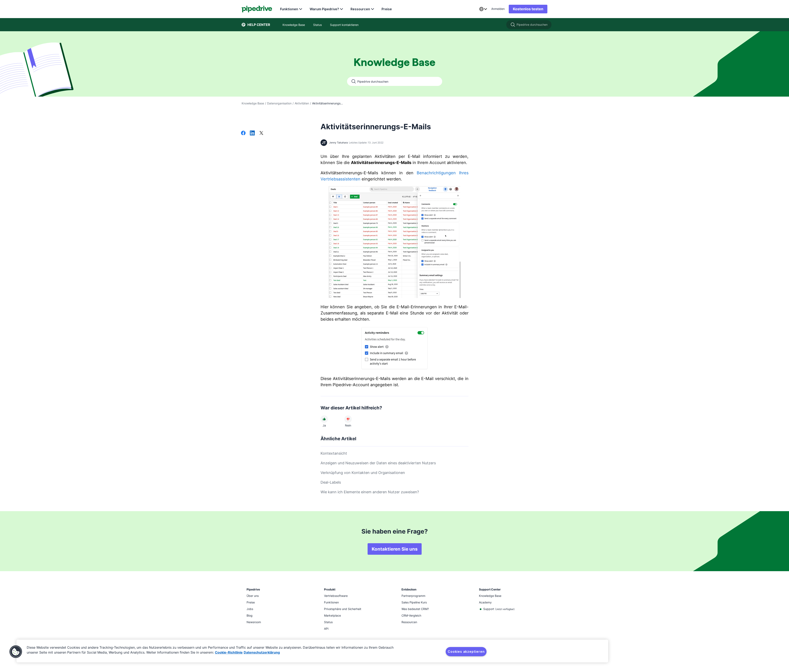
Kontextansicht (334, 453)
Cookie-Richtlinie (229, 652)
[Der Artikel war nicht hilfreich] (348, 419)
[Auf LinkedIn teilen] (252, 133)
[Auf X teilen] (261, 133)
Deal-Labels (331, 482)
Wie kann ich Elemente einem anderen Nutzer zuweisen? (370, 492)
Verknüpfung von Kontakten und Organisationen (363, 472)
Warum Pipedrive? (324, 9)
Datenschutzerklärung (262, 652)
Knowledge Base (253, 103)
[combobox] (483, 9)
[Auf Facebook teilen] (243, 133)
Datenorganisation (279, 103)
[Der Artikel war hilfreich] (324, 419)
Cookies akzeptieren (466, 651)
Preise (387, 9)
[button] (15, 651)
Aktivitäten (302, 103)
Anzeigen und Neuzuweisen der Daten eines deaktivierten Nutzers (378, 463)
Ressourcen (360, 9)
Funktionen (289, 9)
